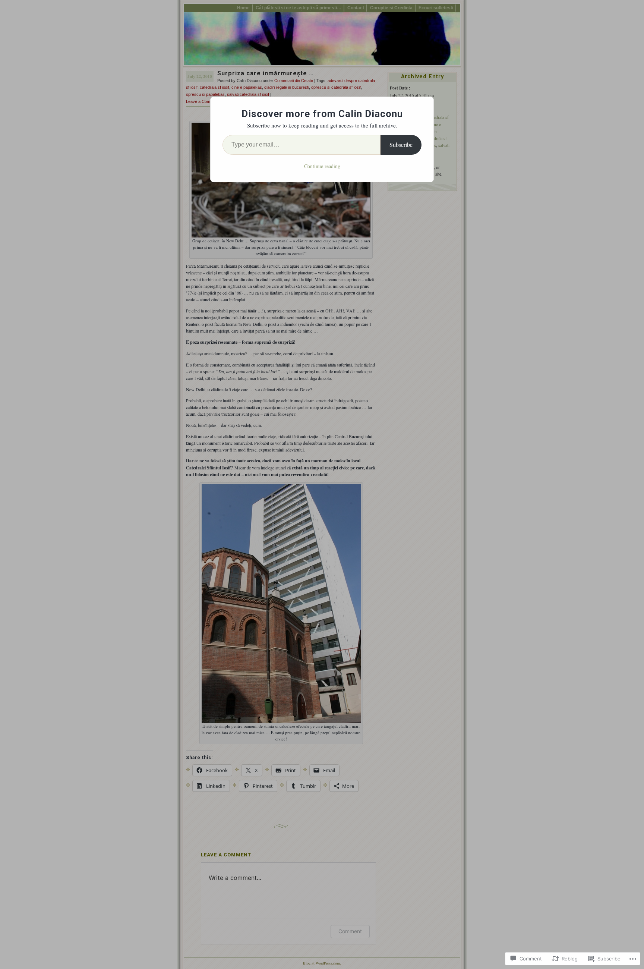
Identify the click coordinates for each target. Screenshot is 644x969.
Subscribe (401, 144)
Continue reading (322, 166)
